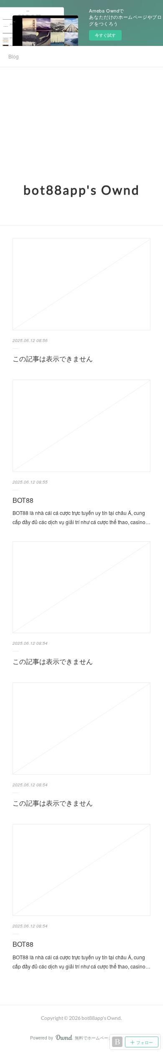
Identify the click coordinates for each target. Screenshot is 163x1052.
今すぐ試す (105, 35)
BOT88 (23, 500)
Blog (13, 56)
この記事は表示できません (53, 358)
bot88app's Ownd (81, 189)
